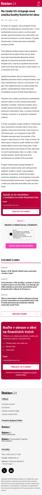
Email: (5, 202)
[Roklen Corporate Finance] (14, 440)
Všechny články (19, 314)
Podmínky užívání (8, 404)
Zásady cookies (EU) (9, 414)
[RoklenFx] (8, 433)
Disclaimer (6, 408)
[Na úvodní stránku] (8, 3)
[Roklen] (6, 427)
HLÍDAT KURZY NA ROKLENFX (21, 246)
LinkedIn (11, 470)
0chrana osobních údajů (10, 411)
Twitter (4, 470)
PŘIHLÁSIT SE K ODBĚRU (21, 211)
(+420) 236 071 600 (13, 454)
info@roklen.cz (13, 458)
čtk (2, 20)
